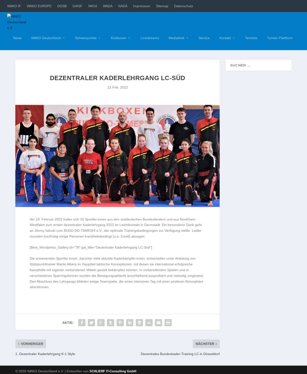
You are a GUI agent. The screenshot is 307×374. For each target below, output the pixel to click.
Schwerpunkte (86, 38)
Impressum (141, 6)
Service (204, 38)
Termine (251, 38)
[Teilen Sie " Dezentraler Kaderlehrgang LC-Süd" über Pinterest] (120, 322)
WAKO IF (14, 6)
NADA (122, 6)
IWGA (92, 6)
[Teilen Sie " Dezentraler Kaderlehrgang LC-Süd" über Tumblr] (110, 322)
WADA (107, 6)
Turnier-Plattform (280, 38)
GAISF (77, 6)
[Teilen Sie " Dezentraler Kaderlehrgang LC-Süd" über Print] (168, 322)
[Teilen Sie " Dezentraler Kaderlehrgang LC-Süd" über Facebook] (82, 322)
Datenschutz (183, 6)
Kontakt (225, 38)
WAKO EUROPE (39, 6)
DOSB (62, 6)
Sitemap (162, 6)
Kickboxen (118, 38)
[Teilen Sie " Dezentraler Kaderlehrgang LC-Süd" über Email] (158, 322)
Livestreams (150, 38)
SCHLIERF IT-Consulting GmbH (112, 371)
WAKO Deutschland (46, 38)
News (17, 38)
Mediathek (176, 38)
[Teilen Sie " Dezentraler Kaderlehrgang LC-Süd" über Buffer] (139, 322)
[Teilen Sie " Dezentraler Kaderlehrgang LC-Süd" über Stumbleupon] (149, 322)
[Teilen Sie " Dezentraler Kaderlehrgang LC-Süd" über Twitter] (91, 322)
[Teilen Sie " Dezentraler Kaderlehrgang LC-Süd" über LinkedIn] (130, 322)
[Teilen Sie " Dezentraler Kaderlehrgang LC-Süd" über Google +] (101, 322)
